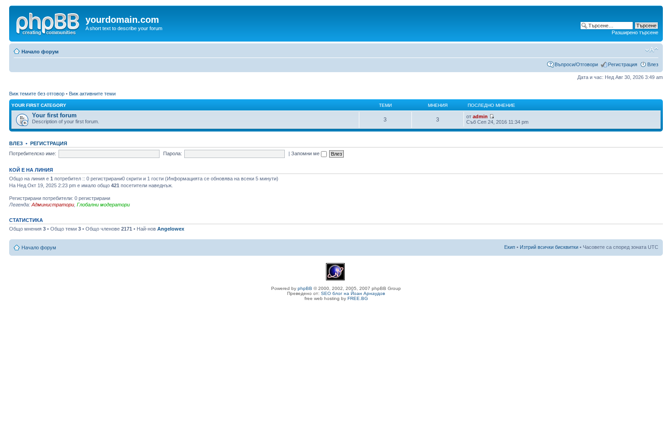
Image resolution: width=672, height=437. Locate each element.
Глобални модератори (103, 204)
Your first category (38, 105)
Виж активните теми (92, 93)
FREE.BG (357, 298)
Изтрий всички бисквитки (549, 247)
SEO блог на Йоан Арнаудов (353, 293)
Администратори (53, 204)
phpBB (305, 288)
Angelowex (170, 229)
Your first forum (54, 115)
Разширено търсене (635, 32)
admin (480, 116)
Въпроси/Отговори (576, 64)
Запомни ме (306, 153)
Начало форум (40, 51)
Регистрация (622, 64)
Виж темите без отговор (36, 93)
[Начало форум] (48, 22)
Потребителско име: (32, 153)
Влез (652, 64)
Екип (509, 247)
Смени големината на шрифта (651, 50)
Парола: (172, 153)
